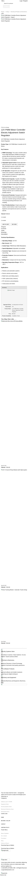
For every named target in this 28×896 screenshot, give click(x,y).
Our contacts (4, 835)
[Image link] (14, 737)
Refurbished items (5, 811)
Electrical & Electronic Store (7, 809)
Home (2, 11)
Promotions (3, 838)
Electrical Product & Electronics (19, 11)
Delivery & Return (5, 843)
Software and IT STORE (6, 801)
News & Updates (5, 833)
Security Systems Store (6, 806)
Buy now (14, 224)
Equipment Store (5, 804)
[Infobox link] (14, 650)
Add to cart (6, 224)
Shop (7, 11)
